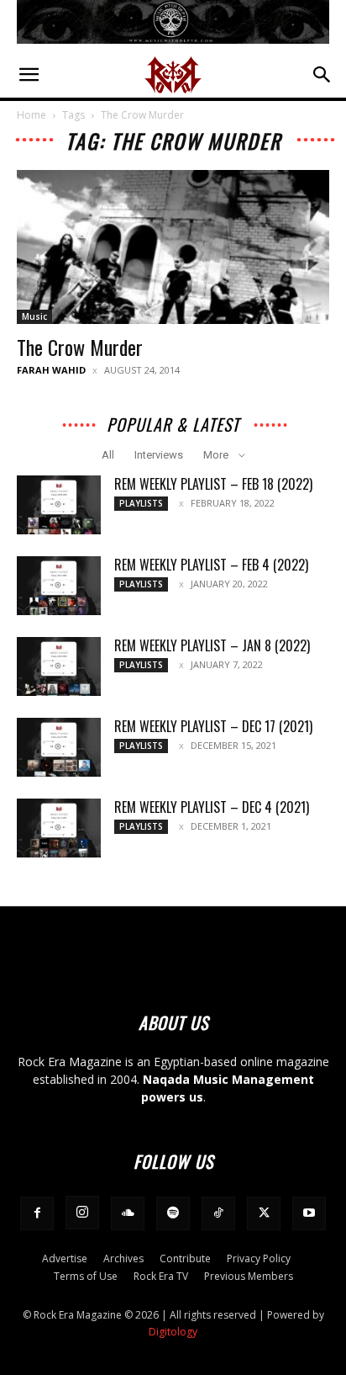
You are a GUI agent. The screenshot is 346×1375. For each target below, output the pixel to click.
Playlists (141, 503)
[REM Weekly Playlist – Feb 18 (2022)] (59, 504)
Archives (123, 1258)
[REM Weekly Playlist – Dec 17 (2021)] (59, 747)
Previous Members (248, 1276)
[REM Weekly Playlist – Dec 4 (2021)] (59, 828)
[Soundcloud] (127, 1213)
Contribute (185, 1258)
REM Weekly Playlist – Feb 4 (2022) (211, 565)
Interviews (158, 455)
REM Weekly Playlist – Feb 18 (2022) (213, 484)
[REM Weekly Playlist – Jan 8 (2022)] (59, 666)
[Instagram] (82, 1212)
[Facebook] (37, 1213)
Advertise (64, 1258)
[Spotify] (173, 1213)
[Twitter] (263, 1213)
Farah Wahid (51, 370)
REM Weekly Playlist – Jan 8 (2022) (212, 645)
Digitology (173, 1332)
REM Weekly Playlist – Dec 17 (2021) (213, 726)
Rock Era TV (161, 1276)
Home (31, 115)
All (108, 455)
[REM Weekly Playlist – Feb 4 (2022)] (59, 585)
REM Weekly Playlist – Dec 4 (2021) (211, 807)
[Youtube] (309, 1213)
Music (34, 316)
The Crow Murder (80, 347)
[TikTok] (218, 1213)
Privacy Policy (259, 1258)
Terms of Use (86, 1276)
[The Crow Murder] (173, 247)
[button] (28, 75)
